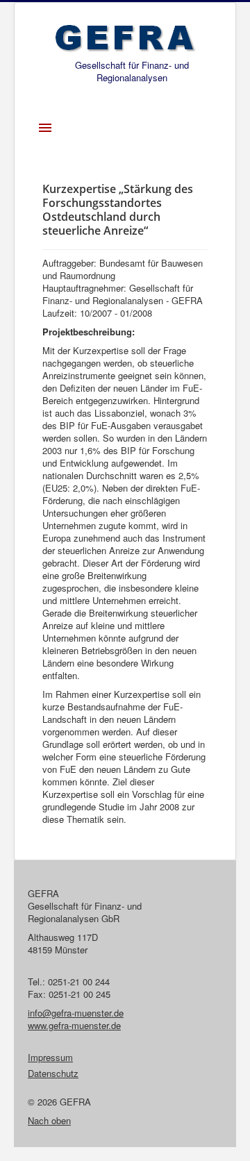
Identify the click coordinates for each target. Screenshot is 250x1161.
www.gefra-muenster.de (74, 1025)
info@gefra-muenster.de (76, 1012)
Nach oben (49, 1120)
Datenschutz (53, 1073)
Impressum (50, 1057)
